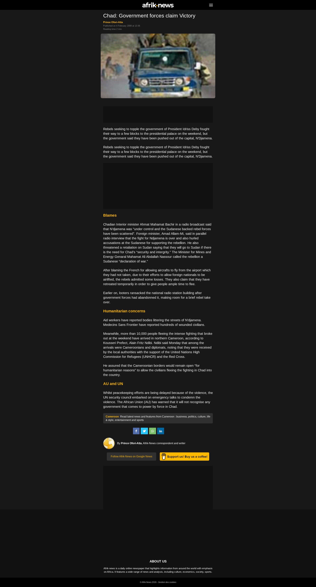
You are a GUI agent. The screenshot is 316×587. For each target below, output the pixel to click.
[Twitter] (144, 431)
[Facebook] (136, 431)
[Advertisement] (158, 114)
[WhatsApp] (152, 431)
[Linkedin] (160, 431)
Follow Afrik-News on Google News (131, 456)
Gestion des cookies (167, 582)
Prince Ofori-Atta (113, 22)
